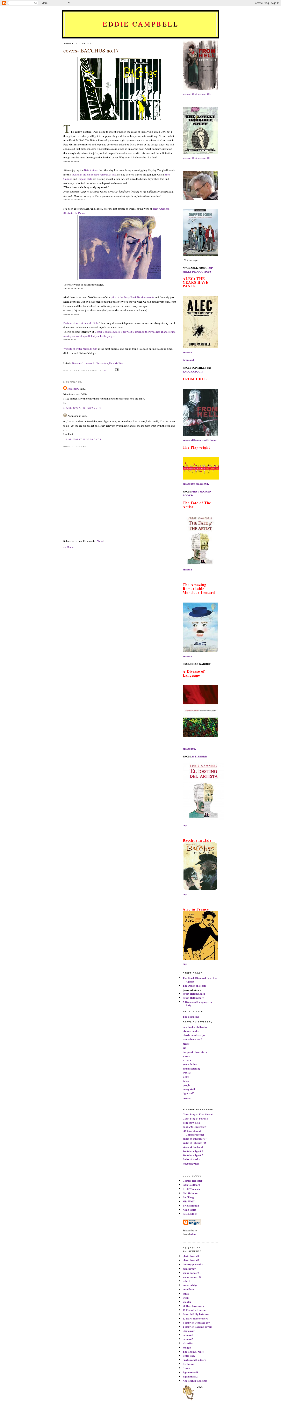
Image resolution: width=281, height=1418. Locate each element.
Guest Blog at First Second (198, 1114)
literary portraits (193, 1264)
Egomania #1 (190, 1372)
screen (186, 1056)
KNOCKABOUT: (193, 371)
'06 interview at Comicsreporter (193, 1132)
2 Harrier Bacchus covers (197, 1327)
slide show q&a (191, 1122)
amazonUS (202, 440)
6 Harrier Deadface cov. (196, 1322)
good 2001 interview (194, 1127)
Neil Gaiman (190, 1193)
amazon (187, 352)
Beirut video (91, 170)
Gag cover (189, 1331)
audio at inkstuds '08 (195, 1143)
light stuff (188, 1093)
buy (185, 825)
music (186, 1043)
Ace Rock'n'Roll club (195, 1380)
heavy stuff (189, 1089)
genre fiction (190, 1064)
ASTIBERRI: (199, 756)
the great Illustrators (195, 1052)
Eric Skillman (191, 1205)
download (188, 360)
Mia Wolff (188, 1201)
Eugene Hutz (85, 179)
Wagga (187, 1347)
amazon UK (204, 94)
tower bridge (190, 1285)
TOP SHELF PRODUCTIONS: (198, 269)
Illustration (102, 363)
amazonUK (189, 440)
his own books (191, 1031)
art (184, 1048)
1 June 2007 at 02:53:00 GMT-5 (82, 439)
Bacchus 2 (78, 363)
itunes (213, 440)
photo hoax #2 (191, 1260)
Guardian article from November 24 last (94, 174)
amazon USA (190, 94)
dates (186, 1081)
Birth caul (188, 1364)
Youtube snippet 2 (193, 1155)
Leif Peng (188, 1197)
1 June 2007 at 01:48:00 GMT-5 (82, 408)
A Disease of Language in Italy (197, 1003)
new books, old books (195, 1027)
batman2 (188, 1339)
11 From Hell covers (194, 1310)
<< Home (68, 547)
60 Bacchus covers (193, 1306)
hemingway (189, 1269)
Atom (99, 541)
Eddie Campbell (141, 23)
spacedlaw (73, 388)
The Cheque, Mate (193, 1351)
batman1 (188, 1335)
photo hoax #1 (191, 1256)
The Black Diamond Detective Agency (200, 979)
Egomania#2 (190, 1376)
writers (187, 1060)
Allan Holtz (189, 1209)
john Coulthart (191, 1185)
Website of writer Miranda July (80, 349)
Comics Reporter (192, 1180)
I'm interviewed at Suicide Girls (80, 323)
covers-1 (89, 363)
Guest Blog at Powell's (195, 1118)
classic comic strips (194, 1035)
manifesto (188, 1289)
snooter (187, 1302)
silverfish (188, 1343)
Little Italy (189, 1356)
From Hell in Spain (194, 993)
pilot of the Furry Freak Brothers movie (132, 297)
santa (186, 1293)
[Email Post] (116, 370)
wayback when (191, 1163)
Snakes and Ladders (194, 1360)
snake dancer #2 (192, 1277)
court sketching (191, 1068)
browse (187, 1098)
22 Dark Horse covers (195, 1318)
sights (186, 1077)
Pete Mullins (116, 363)
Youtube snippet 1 (193, 1151)
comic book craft (192, 1039)
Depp (186, 1298)
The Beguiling (191, 1016)
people (186, 1085)
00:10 (107, 370)
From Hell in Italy (193, 998)
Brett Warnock (191, 1189)
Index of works (191, 1159)
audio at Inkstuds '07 (195, 1138)
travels (186, 1072)
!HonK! (187, 1368)
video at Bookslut (193, 1147)
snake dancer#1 (192, 1273)
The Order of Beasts (194, 985)
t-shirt (186, 1281)
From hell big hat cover (196, 1314)
